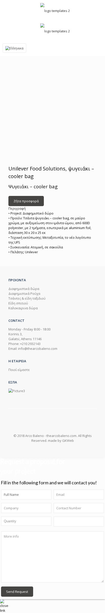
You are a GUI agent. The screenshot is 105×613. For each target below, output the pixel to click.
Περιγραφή (17, 208)
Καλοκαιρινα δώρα (23, 308)
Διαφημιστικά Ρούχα (24, 293)
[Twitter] (57, 449)
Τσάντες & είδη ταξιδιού (27, 298)
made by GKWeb (61, 440)
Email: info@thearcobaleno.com (32, 348)
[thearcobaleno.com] (55, 10)
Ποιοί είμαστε (19, 369)
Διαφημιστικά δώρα (23, 288)
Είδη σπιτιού (18, 303)
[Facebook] (47, 449)
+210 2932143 (30, 343)
